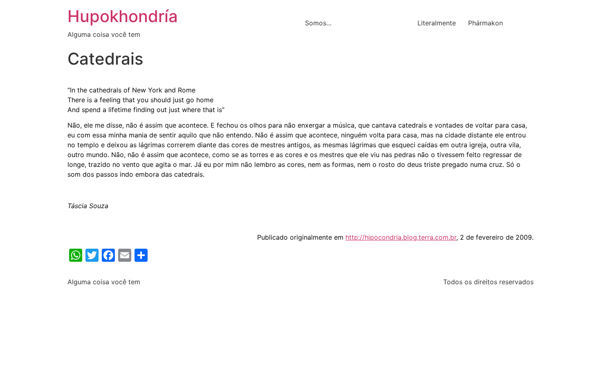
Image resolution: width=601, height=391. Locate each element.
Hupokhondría (122, 16)
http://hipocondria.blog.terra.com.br (400, 237)
